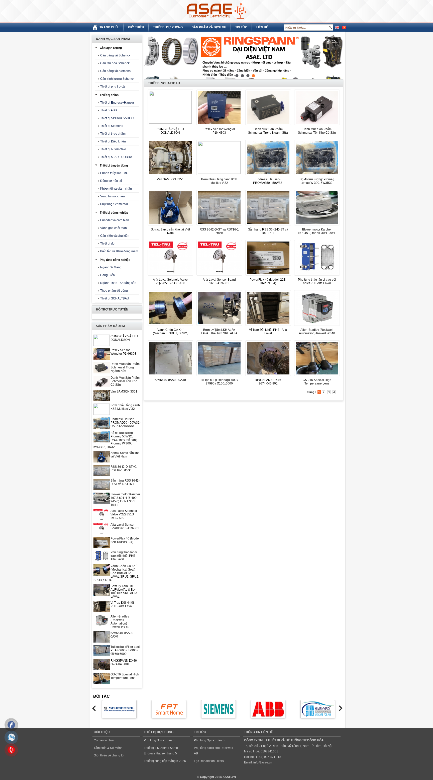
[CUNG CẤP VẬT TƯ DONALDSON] (170, 122)
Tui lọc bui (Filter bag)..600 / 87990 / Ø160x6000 (219, 381)
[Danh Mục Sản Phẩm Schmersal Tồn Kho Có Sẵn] (317, 125)
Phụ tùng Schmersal (114, 204)
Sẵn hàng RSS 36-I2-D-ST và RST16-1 (125, 482)
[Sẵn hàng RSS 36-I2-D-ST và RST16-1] (268, 225)
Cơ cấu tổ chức (104, 740)
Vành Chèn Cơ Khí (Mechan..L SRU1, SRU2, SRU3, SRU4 (170, 333)
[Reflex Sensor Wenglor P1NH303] (219, 125)
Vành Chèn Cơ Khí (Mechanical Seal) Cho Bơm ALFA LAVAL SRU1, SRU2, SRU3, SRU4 (116, 573)
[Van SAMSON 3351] (170, 175)
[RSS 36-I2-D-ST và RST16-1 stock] (219, 225)
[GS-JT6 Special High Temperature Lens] (317, 376)
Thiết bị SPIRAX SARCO (117, 118)
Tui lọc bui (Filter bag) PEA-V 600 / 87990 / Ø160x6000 (125, 650)
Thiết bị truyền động (114, 165)
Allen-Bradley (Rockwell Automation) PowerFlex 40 (120, 622)
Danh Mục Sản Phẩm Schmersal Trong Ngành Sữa (125, 367)
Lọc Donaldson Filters (209, 761)
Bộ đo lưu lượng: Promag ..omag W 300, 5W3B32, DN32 (317, 183)
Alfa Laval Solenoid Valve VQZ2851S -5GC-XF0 (124, 514)
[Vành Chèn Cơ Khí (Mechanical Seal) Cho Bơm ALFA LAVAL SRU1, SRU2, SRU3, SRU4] (170, 326)
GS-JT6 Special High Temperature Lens (125, 676)
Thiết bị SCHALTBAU (114, 298)
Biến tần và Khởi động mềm (119, 251)
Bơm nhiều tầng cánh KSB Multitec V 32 (125, 407)
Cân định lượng (111, 48)
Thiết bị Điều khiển (113, 141)
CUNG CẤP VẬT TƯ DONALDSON (124, 338)
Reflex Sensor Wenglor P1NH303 (123, 351)
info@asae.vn (262, 762)
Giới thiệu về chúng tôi (109, 755)
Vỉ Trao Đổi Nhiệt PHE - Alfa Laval (122, 604)
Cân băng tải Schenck (115, 55)
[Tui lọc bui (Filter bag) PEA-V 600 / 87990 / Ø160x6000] (219, 376)
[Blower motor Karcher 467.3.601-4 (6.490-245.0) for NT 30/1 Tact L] (317, 225)
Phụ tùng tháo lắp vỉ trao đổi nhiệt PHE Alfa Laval (124, 556)
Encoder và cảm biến (114, 220)
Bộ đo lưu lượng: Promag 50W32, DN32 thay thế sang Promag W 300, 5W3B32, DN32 (115, 440)
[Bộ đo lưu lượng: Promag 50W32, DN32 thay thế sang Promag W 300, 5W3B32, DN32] (317, 175)
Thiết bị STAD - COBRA (116, 157)
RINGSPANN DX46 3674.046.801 (124, 662)
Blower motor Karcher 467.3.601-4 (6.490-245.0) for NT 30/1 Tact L (125, 500)
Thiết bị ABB (108, 110)
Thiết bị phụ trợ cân (113, 86)
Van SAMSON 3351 (124, 391)
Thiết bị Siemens (111, 126)
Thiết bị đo (107, 243)
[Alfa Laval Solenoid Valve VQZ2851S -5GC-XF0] (170, 276)
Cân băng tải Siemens (115, 71)
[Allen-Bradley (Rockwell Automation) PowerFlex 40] (317, 326)
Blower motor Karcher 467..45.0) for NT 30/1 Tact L (317, 231)
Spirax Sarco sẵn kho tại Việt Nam (125, 454)
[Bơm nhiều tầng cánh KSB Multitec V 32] (219, 173)
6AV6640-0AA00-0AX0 (170, 380)
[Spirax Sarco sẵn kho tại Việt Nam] (170, 225)
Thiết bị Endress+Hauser (117, 102)
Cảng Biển (107, 275)
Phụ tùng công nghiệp (115, 260)
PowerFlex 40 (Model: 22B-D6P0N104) (125, 540)
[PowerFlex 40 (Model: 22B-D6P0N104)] (268, 276)
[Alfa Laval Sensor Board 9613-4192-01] (219, 276)
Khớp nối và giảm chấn (116, 188)
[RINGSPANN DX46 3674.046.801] (268, 376)
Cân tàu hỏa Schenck (115, 63)
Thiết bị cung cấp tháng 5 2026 (165, 761)
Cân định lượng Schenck (117, 79)
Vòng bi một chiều (112, 196)
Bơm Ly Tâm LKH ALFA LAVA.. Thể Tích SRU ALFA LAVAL (219, 333)
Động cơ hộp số (111, 181)
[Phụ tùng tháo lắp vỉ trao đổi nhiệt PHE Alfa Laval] (317, 276)
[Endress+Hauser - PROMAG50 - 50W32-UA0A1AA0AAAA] (268, 175)
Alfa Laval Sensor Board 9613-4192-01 (125, 526)
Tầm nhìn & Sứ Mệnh (108, 748)
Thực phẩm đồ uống (114, 290)
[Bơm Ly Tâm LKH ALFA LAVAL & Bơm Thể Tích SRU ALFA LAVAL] (219, 326)
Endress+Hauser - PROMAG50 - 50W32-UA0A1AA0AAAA (126, 422)
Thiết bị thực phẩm (113, 133)
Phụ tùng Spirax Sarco (159, 740)
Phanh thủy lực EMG (114, 173)
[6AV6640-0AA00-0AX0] (170, 376)
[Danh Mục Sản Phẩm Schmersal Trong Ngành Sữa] (268, 125)
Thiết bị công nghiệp (114, 212)
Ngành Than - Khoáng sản (118, 283)
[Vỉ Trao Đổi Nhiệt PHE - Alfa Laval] (268, 326)
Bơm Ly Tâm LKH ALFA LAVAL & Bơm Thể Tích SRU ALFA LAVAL (124, 591)
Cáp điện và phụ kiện (114, 236)
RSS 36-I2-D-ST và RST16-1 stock (124, 468)
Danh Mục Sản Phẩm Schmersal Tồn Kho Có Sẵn (125, 381)
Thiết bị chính (109, 95)
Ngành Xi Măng (111, 267)
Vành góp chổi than (113, 228)
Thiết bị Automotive (113, 149)
